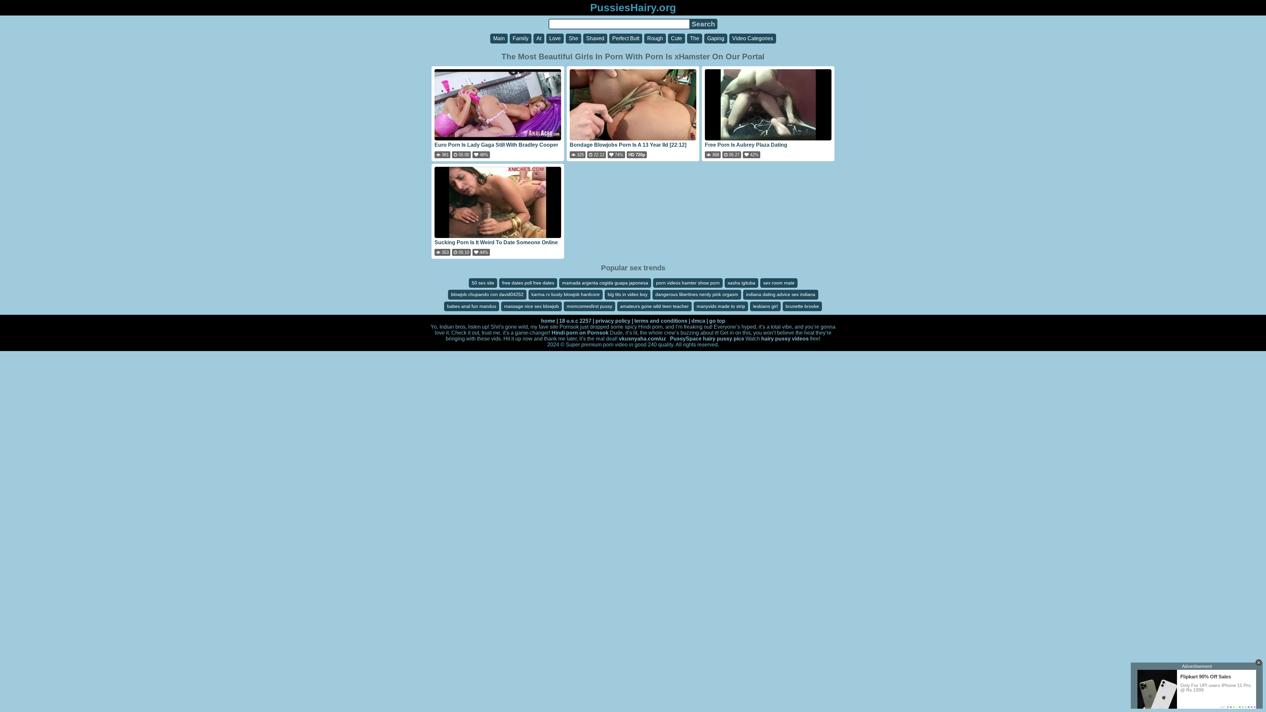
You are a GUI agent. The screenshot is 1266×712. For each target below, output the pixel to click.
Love (555, 38)
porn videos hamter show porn (688, 282)
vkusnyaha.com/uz (642, 338)
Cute (676, 38)
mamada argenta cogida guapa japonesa (605, 282)
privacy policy (612, 321)
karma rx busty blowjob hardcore (565, 294)
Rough (655, 38)
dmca (698, 321)
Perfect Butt (625, 38)
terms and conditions (660, 321)
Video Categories (752, 38)
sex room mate (779, 282)
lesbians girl (765, 306)
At (538, 38)
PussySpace (686, 338)
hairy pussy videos (785, 338)
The (694, 38)
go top (717, 321)
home (548, 321)
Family (520, 38)
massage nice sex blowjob (531, 306)
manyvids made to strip (721, 306)
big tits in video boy (628, 294)
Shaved (595, 38)
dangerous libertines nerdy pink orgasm (696, 294)
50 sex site (483, 282)
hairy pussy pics (723, 338)
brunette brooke (802, 306)
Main (499, 38)
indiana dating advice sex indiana (780, 294)
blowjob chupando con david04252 (487, 294)
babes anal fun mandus (471, 306)
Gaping (715, 38)
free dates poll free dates (528, 282)
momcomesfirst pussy (589, 306)
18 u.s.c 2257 (575, 321)
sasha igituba (741, 282)
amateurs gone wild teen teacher (654, 306)
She (573, 38)
